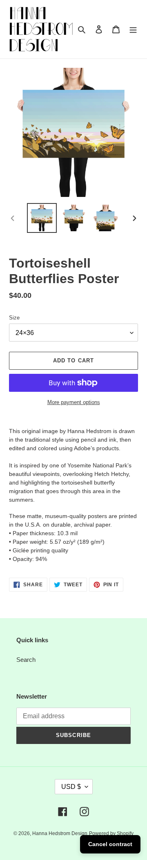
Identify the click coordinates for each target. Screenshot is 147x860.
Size (14, 318)
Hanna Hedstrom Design (59, 833)
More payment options (73, 402)
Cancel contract (110, 844)
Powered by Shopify (111, 833)
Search (26, 659)
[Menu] (133, 29)
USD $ (71, 786)
